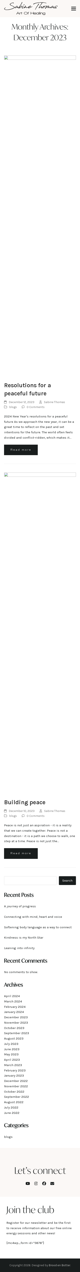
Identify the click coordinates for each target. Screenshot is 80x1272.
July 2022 (11, 1107)
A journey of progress (20, 906)
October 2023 (14, 1028)
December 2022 (16, 1081)
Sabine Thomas (54, 402)
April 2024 (12, 996)
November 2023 (16, 1022)
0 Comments (36, 407)
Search (67, 880)
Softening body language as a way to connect (38, 927)
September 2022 (16, 1097)
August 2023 (13, 1038)
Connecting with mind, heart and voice (33, 917)
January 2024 (14, 1012)
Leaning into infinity (19, 948)
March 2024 (13, 1001)
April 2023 (12, 1060)
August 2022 (13, 1102)
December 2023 (16, 1017)
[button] (73, 8)
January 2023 (14, 1075)
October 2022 (14, 1092)
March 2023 (13, 1065)
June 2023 (11, 1049)
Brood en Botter (59, 1265)
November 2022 (16, 1086)
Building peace (24, 802)
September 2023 (16, 1033)
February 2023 (15, 1070)
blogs (13, 407)
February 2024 (15, 1007)
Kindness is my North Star (23, 937)
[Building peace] (40, 633)
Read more (20, 449)
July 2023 (11, 1044)
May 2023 (11, 1054)
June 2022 (11, 1113)
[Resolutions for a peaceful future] (40, 216)
